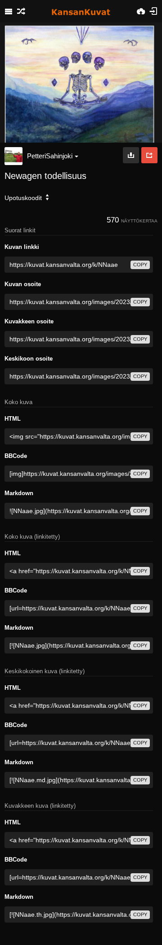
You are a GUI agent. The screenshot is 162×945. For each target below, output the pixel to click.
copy (140, 264)
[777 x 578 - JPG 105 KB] (131, 155)
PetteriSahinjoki (49, 156)
